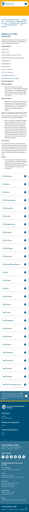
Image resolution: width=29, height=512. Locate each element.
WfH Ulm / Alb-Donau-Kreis (12, 384)
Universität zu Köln (9, 3)
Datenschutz (5, 447)
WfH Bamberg (7, 176)
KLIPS (3, 434)
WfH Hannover (7, 256)
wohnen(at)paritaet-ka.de (8, 75)
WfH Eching (6, 216)
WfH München (7, 336)
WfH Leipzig (7, 304)
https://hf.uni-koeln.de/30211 (9, 395)
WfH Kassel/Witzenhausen (11, 264)
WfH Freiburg (7, 240)
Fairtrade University (6, 500)
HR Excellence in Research (8, 486)
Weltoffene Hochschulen (8, 484)
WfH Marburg (7, 328)
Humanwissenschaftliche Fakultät (10, 19)
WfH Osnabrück (8, 360)
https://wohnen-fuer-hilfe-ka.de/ (10, 78)
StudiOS (4, 425)
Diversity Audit (20, 477)
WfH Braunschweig (9, 200)
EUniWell (10, 469)
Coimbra (4, 469)
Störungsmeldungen (7, 418)
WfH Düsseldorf (8, 208)
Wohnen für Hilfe (10, 4)
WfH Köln (6, 288)
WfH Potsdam (7, 368)
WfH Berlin (6, 184)
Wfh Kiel (5, 272)
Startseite (4, 416)
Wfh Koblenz (7, 280)
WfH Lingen (6, 312)
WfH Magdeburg (8, 320)
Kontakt (16, 448)
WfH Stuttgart (7, 376)
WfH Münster (7, 344)
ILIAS (3, 432)
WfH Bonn (6, 192)
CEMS (3, 492)
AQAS (12, 492)
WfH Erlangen (7, 232)
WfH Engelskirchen (9, 224)
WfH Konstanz (7, 296)
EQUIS (8, 492)
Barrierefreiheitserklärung (15, 447)
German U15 (17, 469)
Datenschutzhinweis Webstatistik (17, 509)
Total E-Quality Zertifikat (8, 475)
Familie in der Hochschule (19, 500)
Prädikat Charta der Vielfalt (8, 477)
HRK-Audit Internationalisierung (9, 483)
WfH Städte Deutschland (11, 25)
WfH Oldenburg (8, 352)
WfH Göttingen (8, 248)
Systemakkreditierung (7, 494)
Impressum (10, 448)
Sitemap (4, 448)
